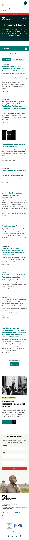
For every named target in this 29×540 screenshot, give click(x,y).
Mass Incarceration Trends (11, 226)
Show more (14, 364)
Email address (5, 460)
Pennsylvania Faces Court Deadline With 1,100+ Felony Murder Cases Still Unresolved (13, 68)
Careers (17, 515)
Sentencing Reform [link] (17, 59)
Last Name (4, 452)
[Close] (25, 3)
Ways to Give (5, 515)
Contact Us (5, 512)
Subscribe (14, 468)
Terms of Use (11, 533)
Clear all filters (6, 59)
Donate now (7, 421)
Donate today (12, 10)
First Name (4, 445)
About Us (17, 512)
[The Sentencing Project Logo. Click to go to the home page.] (7, 18)
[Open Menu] (24, 18)
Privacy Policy (17, 533)
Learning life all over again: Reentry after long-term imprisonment (12, 195)
